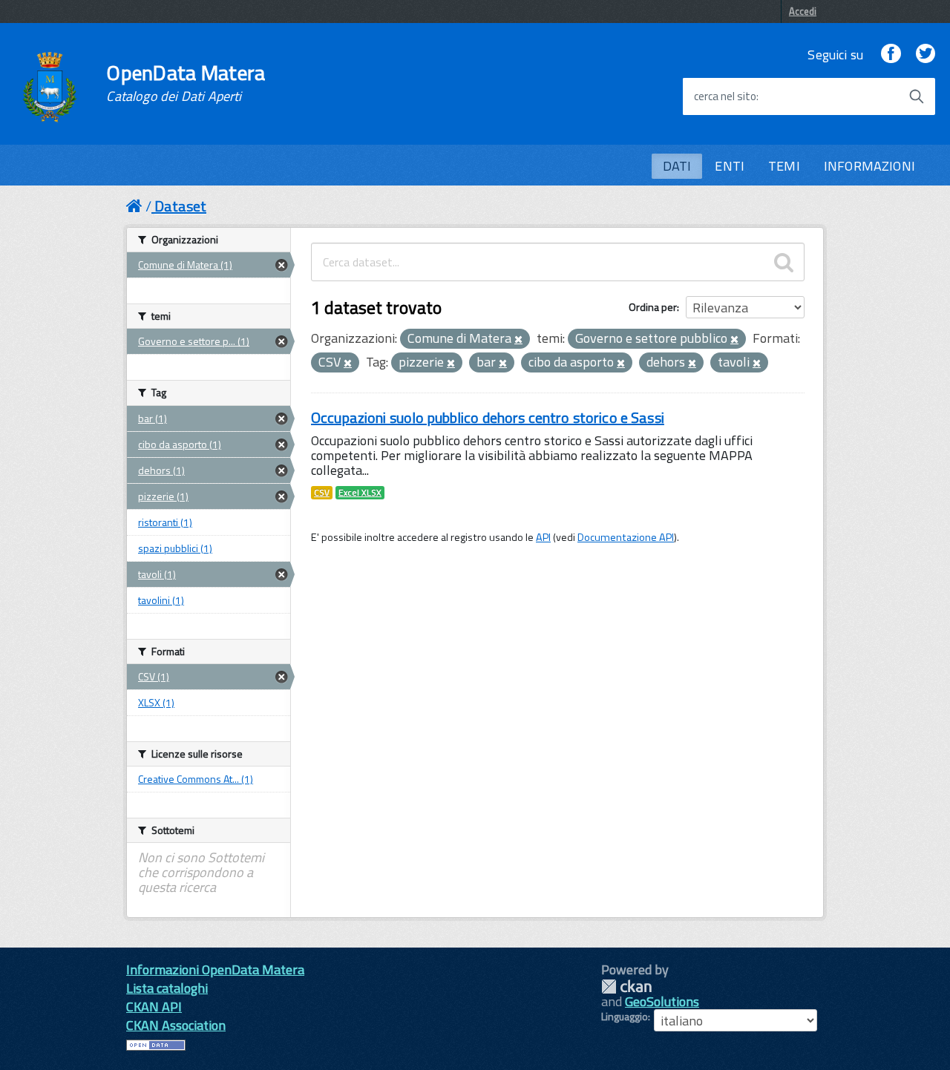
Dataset (180, 205)
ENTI (729, 166)
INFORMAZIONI (869, 166)
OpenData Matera (185, 83)
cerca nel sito (725, 96)
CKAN (626, 986)
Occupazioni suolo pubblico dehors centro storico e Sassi (487, 417)
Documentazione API (625, 537)
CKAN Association (176, 1025)
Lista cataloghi (167, 988)
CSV (322, 492)
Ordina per (653, 307)
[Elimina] (518, 340)
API (543, 537)
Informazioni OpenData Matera (215, 969)
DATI (677, 166)
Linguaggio (624, 1016)
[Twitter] (925, 55)
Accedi (802, 11)
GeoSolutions (662, 1001)
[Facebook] (890, 55)
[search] (783, 262)
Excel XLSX (359, 492)
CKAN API (154, 1007)
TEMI (784, 166)
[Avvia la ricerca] (916, 96)
